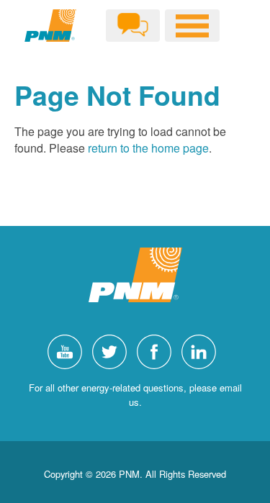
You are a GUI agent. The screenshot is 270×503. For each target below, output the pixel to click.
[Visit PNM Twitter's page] (113, 350)
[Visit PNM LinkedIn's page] (202, 350)
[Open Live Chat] (133, 25)
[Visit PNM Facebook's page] (158, 350)
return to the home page (148, 148)
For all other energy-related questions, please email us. (135, 395)
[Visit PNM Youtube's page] (68, 350)
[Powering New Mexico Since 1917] (50, 25)
